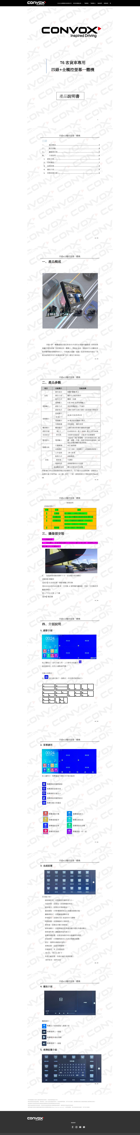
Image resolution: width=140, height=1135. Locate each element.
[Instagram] (76, 1127)
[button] (110, 3)
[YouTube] (80, 1127)
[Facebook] (72, 1127)
